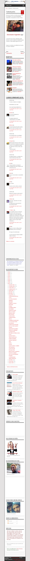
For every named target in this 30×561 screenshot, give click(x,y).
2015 (9, 272)
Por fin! (10, 334)
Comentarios (11, 523)
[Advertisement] (17, 251)
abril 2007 (11, 359)
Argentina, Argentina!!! (13, 340)
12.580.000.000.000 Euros (13, 296)
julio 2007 (11, 291)
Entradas (10, 521)
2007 (9, 283)
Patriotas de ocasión (12, 310)
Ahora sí (10, 318)
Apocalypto (11, 301)
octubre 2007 (11, 287)
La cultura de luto (12, 331)
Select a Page (8, 5)
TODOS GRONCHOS (15, 557)
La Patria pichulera (12, 357)
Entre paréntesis (12, 347)
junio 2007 (11, 293)
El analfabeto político (12, 307)
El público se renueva (12, 303)
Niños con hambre (12, 311)
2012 (9, 276)
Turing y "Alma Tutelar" (16, 410)
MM (10, 181)
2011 (9, 277)
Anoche (10, 342)
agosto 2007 (11, 290)
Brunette (11, 112)
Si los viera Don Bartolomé (13, 354)
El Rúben (10, 306)
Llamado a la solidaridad (13, 330)
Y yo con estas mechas (13, 321)
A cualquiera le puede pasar (14, 320)
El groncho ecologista (12, 352)
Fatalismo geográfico (12, 338)
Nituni (10, 173)
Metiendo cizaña (12, 313)
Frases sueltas (15, 374)
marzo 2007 (11, 361)
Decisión (10, 344)
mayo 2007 (11, 294)
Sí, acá (10, 297)
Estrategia (10, 355)
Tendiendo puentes (10, 12)
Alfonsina (11, 125)
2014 (9, 273)
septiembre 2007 (12, 289)
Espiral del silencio (12, 335)
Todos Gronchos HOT (13, 337)
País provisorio (11, 314)
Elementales (11, 304)
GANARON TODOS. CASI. (17, 391)
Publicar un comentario (10, 241)
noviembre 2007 (12, 286)
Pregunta (10, 327)
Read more (21, 63)
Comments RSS (22, 560)
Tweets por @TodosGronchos (12, 366)
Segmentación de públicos (13, 328)
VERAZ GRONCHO (12, 358)
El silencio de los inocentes (13, 324)
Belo (10, 163)
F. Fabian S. (11, 210)
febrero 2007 (11, 362)
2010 (9, 279)
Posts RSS (17, 560)
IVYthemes (15, 559)
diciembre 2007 (12, 284)
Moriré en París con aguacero (14, 351)
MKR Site (18, 559)
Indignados (11, 300)
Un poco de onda (12, 348)
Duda (10, 341)
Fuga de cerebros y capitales (14, 345)
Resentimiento (11, 323)
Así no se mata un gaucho (13, 325)
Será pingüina (11, 308)
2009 (9, 280)
